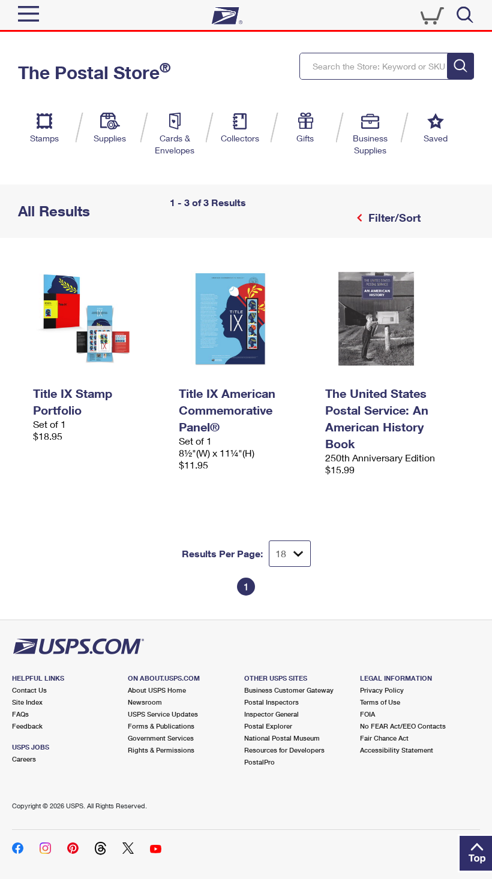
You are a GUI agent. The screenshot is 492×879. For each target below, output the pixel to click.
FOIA (367, 714)
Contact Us (29, 690)
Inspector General (271, 714)
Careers (24, 759)
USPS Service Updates (163, 714)
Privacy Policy (382, 690)
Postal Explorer (268, 726)
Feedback (27, 726)
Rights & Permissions (161, 750)
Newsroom (145, 702)
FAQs (20, 714)
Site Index (27, 702)
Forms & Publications (161, 726)
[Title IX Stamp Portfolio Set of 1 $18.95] (100, 319)
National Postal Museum (282, 738)
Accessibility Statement (396, 750)
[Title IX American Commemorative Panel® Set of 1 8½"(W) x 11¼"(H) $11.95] (246, 319)
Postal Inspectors (271, 702)
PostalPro (259, 762)
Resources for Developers (284, 750)
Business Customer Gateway (289, 690)
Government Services (161, 738)
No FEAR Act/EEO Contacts (403, 726)
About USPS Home (157, 690)
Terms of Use (380, 702)
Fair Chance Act (384, 738)
